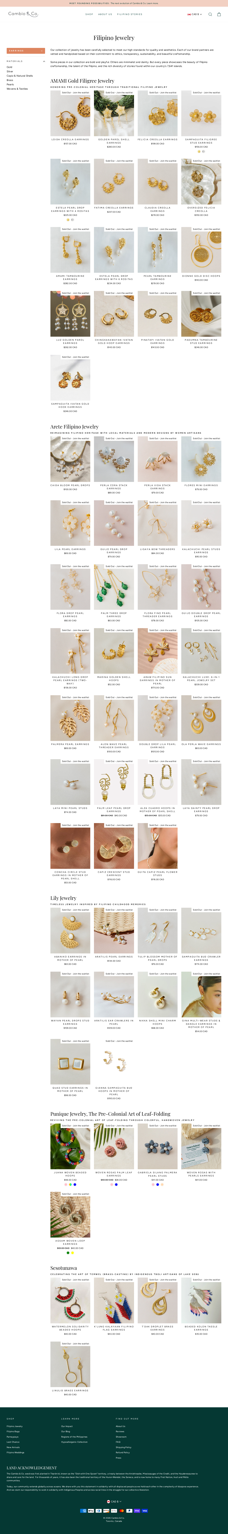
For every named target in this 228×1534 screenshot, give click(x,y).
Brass (10, 80)
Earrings (16, 51)
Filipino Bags (13, 1431)
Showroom (121, 1437)
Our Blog (65, 1431)
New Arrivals (13, 1447)
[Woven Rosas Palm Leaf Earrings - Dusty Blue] (116, 1184)
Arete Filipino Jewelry (74, 426)
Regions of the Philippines (74, 1437)
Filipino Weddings (15, 1452)
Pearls (10, 84)
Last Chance (13, 1442)
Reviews (120, 1431)
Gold (9, 67)
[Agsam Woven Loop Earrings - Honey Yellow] (72, 1252)
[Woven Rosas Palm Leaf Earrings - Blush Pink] (111, 1184)
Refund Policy (123, 1452)
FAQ (118, 1442)
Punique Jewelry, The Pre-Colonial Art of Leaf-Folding (110, 1113)
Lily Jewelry (63, 898)
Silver (10, 71)
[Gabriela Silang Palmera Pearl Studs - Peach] (162, 1184)
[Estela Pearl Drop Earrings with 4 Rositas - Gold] (68, 219)
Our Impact (67, 1426)
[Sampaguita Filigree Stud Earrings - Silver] (203, 151)
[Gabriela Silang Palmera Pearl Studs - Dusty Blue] (157, 1184)
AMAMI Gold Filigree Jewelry (82, 80)
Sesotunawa (63, 1267)
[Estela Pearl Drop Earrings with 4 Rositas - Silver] (72, 219)
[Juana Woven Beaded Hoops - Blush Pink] (65, 1184)
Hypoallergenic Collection (74, 1442)
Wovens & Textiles (17, 88)
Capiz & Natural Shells (20, 75)
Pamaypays (12, 1437)
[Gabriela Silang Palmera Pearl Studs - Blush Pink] (153, 1184)
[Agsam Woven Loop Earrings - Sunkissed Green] (68, 1252)
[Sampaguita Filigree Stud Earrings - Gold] (199, 151)
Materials (15, 61)
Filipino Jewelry (15, 1426)
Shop (89, 14)
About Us (105, 14)
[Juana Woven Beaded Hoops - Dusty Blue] (74, 1184)
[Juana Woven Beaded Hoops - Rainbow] (70, 1184)
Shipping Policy (124, 1447)
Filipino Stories (130, 14)
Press (118, 1458)
